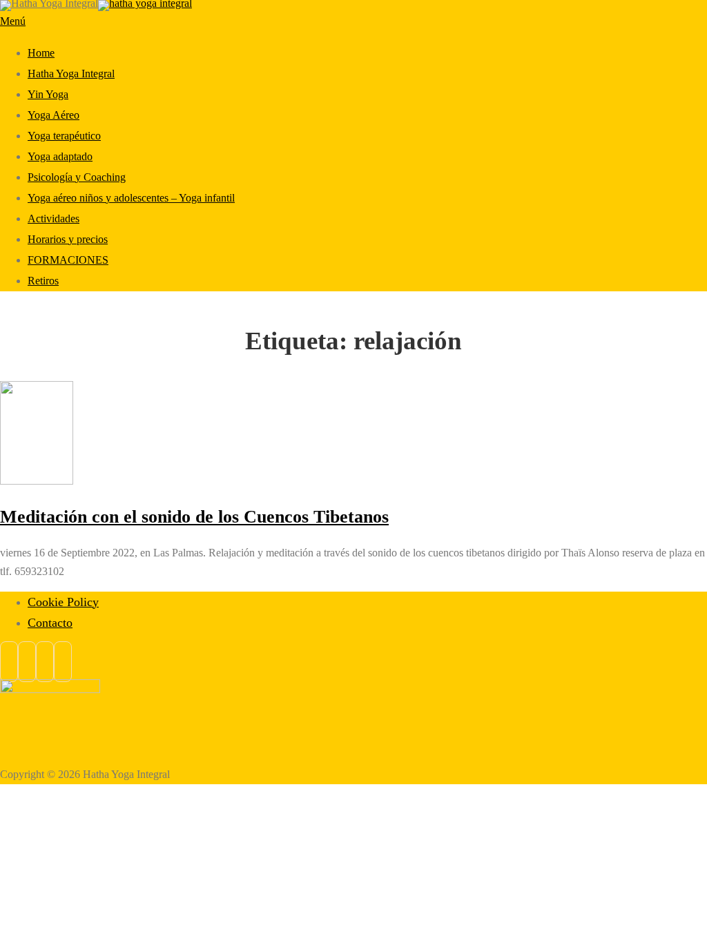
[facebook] (9, 661)
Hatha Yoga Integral (71, 73)
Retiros (43, 280)
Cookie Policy (63, 602)
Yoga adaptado (60, 156)
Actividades (53, 218)
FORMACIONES (68, 260)
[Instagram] (27, 661)
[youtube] (63, 661)
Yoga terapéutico (64, 136)
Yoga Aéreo (53, 115)
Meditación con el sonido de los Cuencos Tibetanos (194, 517)
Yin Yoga (48, 94)
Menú (13, 21)
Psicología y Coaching (77, 177)
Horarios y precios (68, 239)
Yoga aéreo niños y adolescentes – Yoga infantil (131, 198)
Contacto (50, 623)
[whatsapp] (45, 661)
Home (41, 53)
